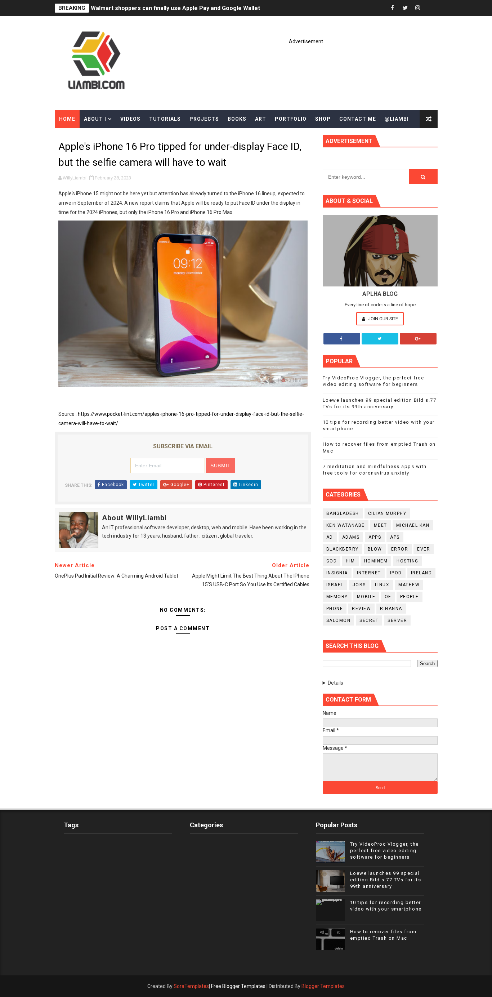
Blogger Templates (323, 986)
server (397, 620)
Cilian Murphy (387, 513)
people (409, 596)
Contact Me (357, 119)
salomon (338, 620)
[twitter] (405, 8)
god (331, 561)
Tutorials (165, 119)
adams (351, 537)
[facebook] (392, 8)
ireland (421, 572)
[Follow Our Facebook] (341, 338)
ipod (396, 572)
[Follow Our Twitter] (380, 338)
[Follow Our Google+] (418, 338)
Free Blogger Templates (238, 986)
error (399, 549)
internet (369, 572)
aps (395, 537)
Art (260, 119)
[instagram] (417, 8)
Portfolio (291, 119)
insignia (337, 572)
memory (337, 596)
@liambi (397, 119)
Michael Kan (413, 525)
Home (67, 119)
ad (329, 537)
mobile (366, 596)
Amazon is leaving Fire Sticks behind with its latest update (170, 8)
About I (95, 119)
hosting (408, 561)
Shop (323, 119)
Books (237, 119)
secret (369, 620)
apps (374, 537)
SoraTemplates (191, 986)
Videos (130, 119)
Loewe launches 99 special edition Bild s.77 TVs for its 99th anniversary (385, 880)
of (388, 596)
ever (423, 549)
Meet (380, 525)
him (350, 561)
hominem (376, 561)
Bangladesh (342, 513)
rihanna (391, 608)
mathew (409, 584)
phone (334, 608)
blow (375, 549)
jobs (359, 584)
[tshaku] (430, 8)
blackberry (342, 549)
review (361, 608)
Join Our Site (382, 318)
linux (382, 584)
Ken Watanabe (345, 525)
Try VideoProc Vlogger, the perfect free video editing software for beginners (384, 850)
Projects (204, 119)
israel (335, 584)
